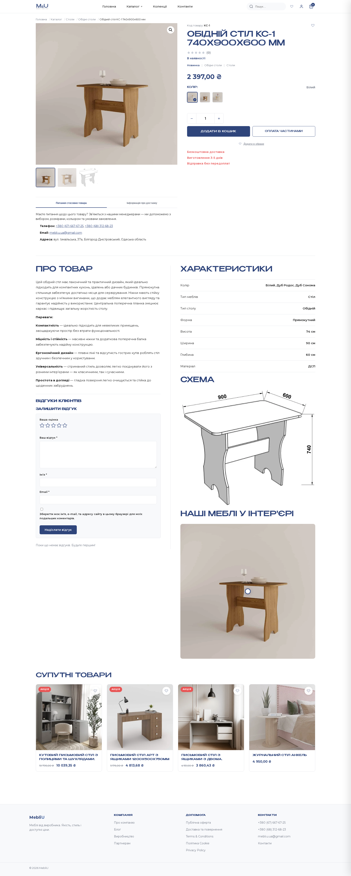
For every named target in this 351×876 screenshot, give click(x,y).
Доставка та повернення (204, 829)
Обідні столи (87, 19)
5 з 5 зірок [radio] (64, 425)
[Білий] (192, 97)
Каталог (133, 6)
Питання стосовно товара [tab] (71, 203)
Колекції (160, 6)
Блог (117, 829)
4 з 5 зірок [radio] (59, 425)
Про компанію (124, 822)
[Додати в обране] (312, 25)
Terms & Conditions (199, 836)
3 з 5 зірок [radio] (53, 425)
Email (44, 491)
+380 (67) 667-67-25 (69, 226)
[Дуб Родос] (205, 97)
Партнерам (122, 843)
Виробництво (124, 836)
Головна (109, 6)
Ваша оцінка (49, 419)
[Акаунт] (301, 6)
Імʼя (43, 474)
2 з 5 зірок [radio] (47, 425)
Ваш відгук (48, 437)
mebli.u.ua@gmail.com (66, 233)
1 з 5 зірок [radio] (42, 425)
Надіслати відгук (58, 530)
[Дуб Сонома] (217, 97)
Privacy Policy (196, 850)
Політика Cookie (197, 843)
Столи (70, 19)
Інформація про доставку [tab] (142, 203)
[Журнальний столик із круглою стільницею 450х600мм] (248, 591)
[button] (170, 30)
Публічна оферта (198, 822)
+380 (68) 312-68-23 (99, 226)
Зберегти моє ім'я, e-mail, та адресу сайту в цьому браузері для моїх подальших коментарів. (91, 516)
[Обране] (292, 6)
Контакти (185, 6)
